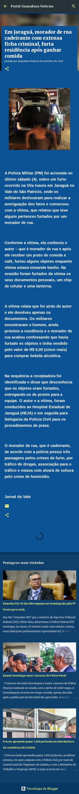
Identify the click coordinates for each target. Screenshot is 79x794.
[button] (7, 69)
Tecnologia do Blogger (42, 788)
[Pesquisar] (73, 6)
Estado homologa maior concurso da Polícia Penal (34, 675)
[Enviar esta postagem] (7, 507)
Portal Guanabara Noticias (32, 6)
